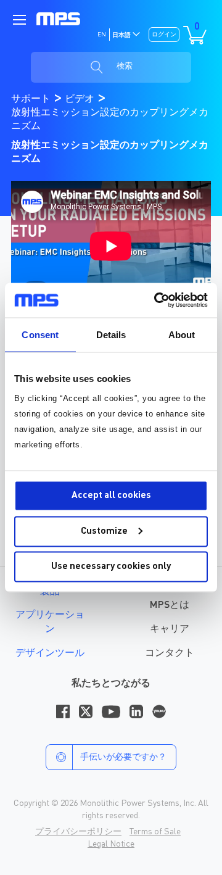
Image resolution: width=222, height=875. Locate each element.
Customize (104, 531)
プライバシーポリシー (78, 831)
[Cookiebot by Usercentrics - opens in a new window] (156, 300)
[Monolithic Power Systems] (58, 18)
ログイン (164, 34)
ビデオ (81, 99)
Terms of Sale (155, 831)
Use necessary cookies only (111, 566)
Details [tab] (111, 334)
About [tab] (181, 334)
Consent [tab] (40, 334)
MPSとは (169, 605)
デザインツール (49, 653)
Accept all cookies (111, 495)
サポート (32, 99)
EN (101, 34)
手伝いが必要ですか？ (123, 757)
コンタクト (169, 653)
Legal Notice (111, 844)
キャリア (169, 629)
